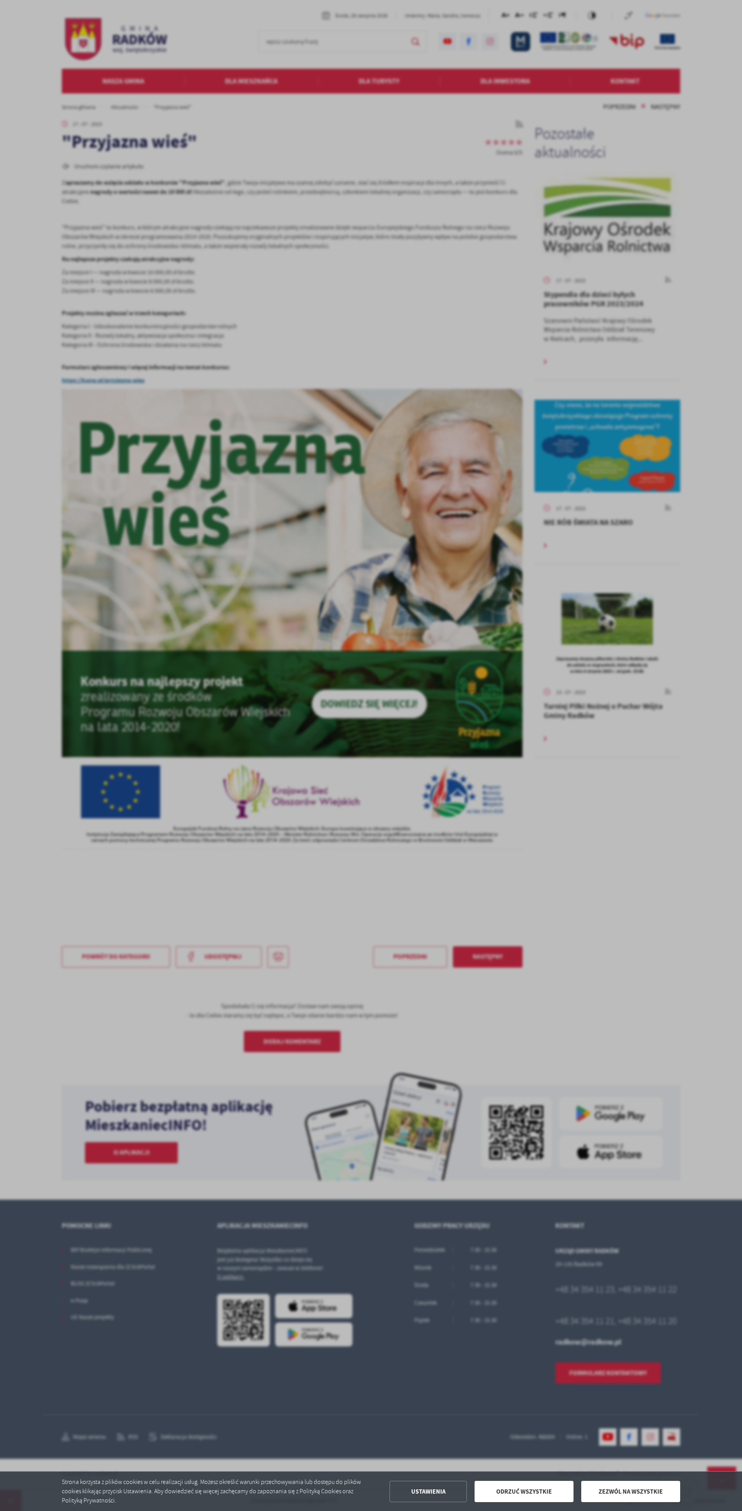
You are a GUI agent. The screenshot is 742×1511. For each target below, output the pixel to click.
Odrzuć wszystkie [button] (524, 1491)
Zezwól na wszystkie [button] (631, 1491)
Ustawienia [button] (428, 1491)
